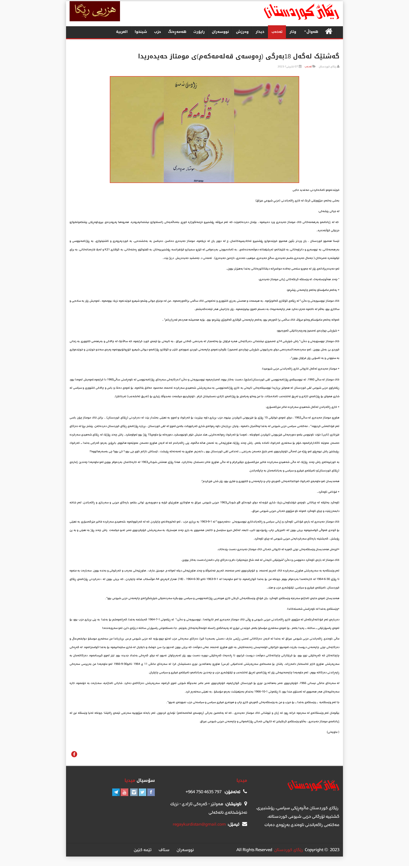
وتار (292, 31)
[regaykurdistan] (301, 11)
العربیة (122, 31)
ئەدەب (276, 31)
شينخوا (141, 31)
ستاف (164, 849)
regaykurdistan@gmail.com (199, 824)
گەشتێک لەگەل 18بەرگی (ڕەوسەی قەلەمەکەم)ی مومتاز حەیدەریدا (238, 56)
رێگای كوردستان (288, 849)
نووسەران (220, 31)
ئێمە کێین (142, 849)
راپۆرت (199, 31)
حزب (157, 31)
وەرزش (242, 31)
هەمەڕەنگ (177, 31)
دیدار (260, 31)
